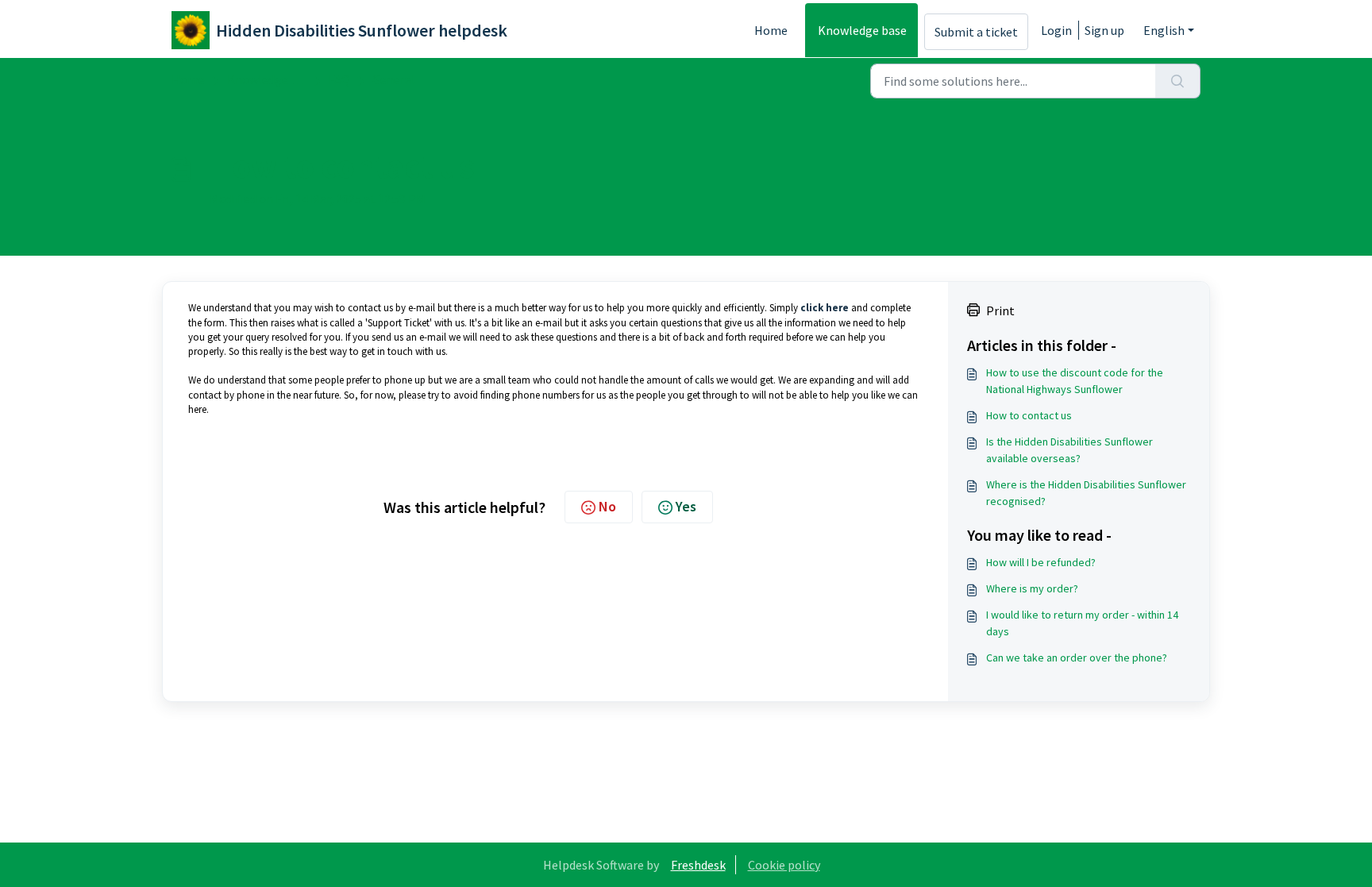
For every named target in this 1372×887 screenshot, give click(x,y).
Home (771, 30)
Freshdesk (698, 865)
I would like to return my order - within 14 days (1082, 622)
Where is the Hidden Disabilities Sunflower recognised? (1086, 492)
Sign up (1104, 30)
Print (1000, 310)
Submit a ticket (976, 32)
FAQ (339, 79)
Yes (686, 506)
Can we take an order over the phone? (1076, 657)
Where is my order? (1032, 588)
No (607, 506)
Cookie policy (784, 865)
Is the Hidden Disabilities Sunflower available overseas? (1069, 449)
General (393, 79)
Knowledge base (862, 30)
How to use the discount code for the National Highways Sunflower (1074, 380)
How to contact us (1029, 415)
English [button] (1164, 30)
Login (1056, 30)
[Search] (1177, 81)
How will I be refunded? (1041, 562)
